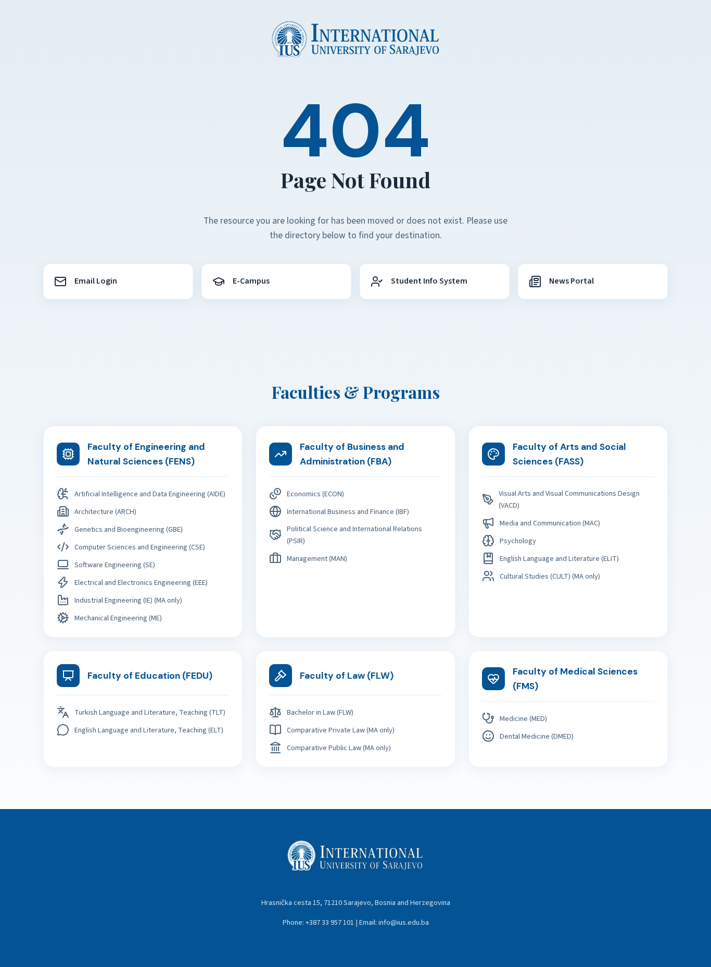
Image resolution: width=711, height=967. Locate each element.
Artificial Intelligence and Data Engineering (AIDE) (149, 493)
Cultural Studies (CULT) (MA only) (550, 576)
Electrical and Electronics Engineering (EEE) (141, 582)
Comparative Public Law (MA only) (339, 747)
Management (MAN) (317, 558)
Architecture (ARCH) (105, 511)
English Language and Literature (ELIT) (559, 558)
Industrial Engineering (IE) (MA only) (128, 600)
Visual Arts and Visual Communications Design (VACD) (569, 499)
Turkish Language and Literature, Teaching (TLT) (149, 712)
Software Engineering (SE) (114, 564)
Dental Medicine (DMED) (537, 736)
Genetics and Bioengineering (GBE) (128, 529)
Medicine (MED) (523, 718)
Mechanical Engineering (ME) (118, 618)
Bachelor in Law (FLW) (320, 712)
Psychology (518, 540)
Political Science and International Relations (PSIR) (354, 534)
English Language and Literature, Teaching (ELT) (148, 730)
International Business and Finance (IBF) (348, 511)
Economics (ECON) (315, 493)
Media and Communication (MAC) (550, 523)
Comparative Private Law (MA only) (341, 730)
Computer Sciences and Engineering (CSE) (139, 547)
